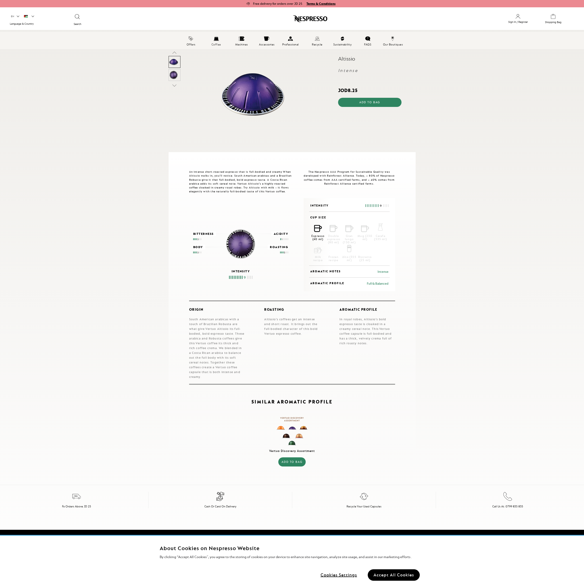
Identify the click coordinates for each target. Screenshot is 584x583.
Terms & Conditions (321, 4)
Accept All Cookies (393, 575)
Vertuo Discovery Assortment (292, 451)
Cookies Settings (339, 575)
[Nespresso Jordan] (251, 20)
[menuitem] (191, 40)
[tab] (170, 154)
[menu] (292, 40)
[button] (15, 16)
